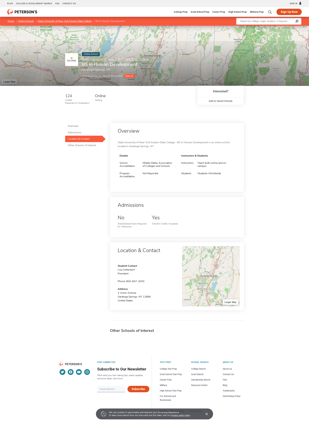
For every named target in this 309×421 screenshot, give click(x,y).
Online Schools (26, 21)
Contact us (69, 3)
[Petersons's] (22, 12)
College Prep (180, 12)
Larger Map (9, 81)
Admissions (74, 132)
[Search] (270, 12)
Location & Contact (78, 139)
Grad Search (197, 374)
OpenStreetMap (287, 27)
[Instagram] (87, 372)
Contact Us (228, 374)
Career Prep (218, 12)
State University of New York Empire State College (65, 21)
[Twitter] (62, 372)
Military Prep (257, 12)
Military (163, 385)
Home (11, 21)
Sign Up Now (289, 11)
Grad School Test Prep (171, 374)
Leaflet (271, 27)
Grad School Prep (200, 12)
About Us (227, 369)
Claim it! (129, 76)
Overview (73, 126)
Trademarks (229, 390)
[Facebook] (71, 372)
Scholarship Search (200, 379)
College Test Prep (168, 369)
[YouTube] (79, 372)
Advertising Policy (231, 396)
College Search (198, 369)
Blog (10, 3)
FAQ (57, 3)
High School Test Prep (171, 390)
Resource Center (199, 385)
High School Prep (237, 12)
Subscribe (138, 389)
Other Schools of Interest (82, 145)
